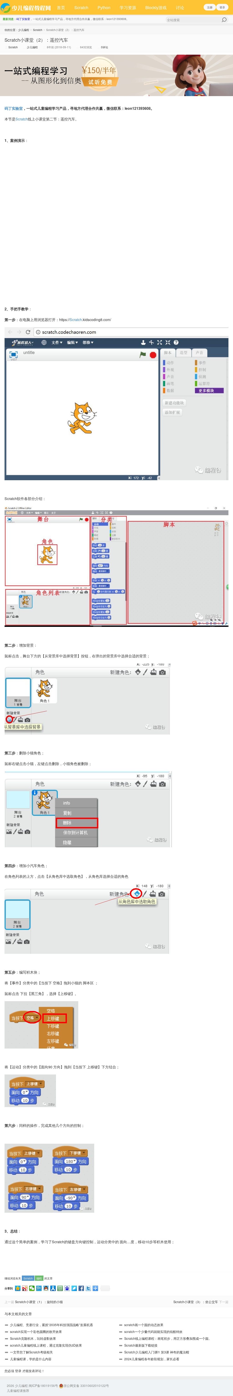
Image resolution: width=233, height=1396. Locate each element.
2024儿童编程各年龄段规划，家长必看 (151, 1359)
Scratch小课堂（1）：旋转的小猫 (39, 1301)
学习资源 (128, 7)
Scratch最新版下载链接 (140, 1345)
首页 (61, 7)
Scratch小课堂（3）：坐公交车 (195, 1301)
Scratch (81, 7)
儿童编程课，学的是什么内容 (30, 1359)
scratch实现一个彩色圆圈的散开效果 (36, 1331)
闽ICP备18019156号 (43, 1385)
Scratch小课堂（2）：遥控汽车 (36, 39)
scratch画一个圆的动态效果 (143, 1324)
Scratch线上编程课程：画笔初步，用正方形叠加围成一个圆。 (168, 1338)
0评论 (104, 47)
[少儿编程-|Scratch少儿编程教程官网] (26, 7)
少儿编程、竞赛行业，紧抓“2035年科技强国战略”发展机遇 (51, 1324)
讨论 (180, 7)
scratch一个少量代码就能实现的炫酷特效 (153, 1331)
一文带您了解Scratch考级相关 (31, 1352)
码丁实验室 (23, 19)
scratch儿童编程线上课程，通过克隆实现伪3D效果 (46, 1345)
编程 (39, 1278)
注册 (210, 7)
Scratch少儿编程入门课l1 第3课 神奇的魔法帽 (156, 1352)
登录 (222, 7)
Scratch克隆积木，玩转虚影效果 (33, 1338)
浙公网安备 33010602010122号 (86, 1385)
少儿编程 (23, 30)
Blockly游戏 (156, 7)
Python (104, 7)
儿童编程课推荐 (18, 1390)
